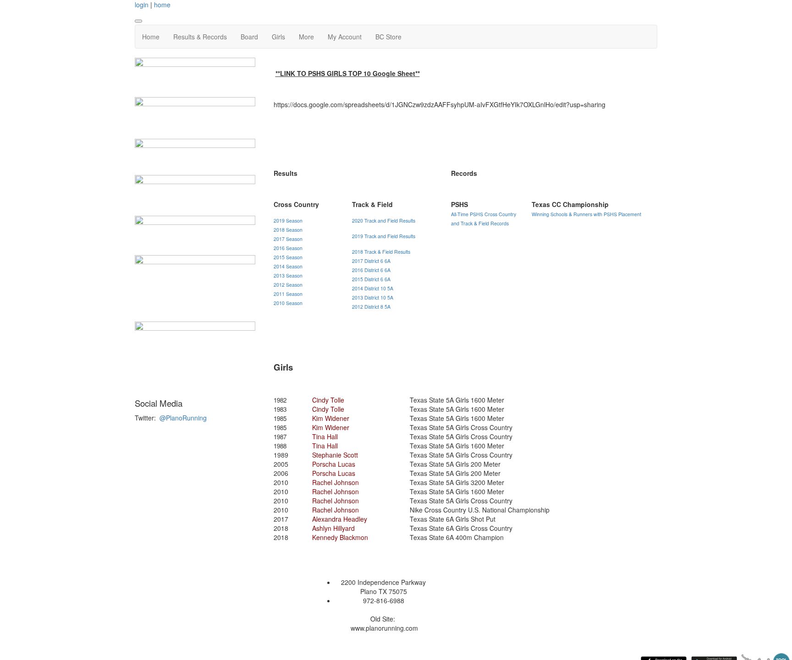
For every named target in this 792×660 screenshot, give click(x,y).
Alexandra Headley (339, 519)
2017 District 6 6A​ (371, 260)
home (162, 4)
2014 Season (288, 266)
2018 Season (288, 229)
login (141, 4)
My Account (345, 36)
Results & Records (200, 36)
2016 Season (288, 248)
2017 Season (288, 238)
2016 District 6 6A (371, 270)
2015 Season (288, 257)
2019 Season (288, 220)
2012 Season (288, 284)
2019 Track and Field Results (383, 236)
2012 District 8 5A (371, 306)
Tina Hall (325, 436)
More (306, 36)
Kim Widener (330, 418)
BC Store (388, 36)
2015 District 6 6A (371, 279)
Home (151, 36)
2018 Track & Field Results (381, 251)
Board (249, 36)
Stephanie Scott (335, 454)
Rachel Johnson (335, 482)
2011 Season (288, 293)
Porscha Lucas (333, 464)
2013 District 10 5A (372, 297)
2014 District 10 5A (372, 288)
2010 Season (288, 303)
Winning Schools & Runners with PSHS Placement (586, 214)
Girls (278, 36)
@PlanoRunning (183, 417)
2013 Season (288, 275)
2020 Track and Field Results (383, 220)
